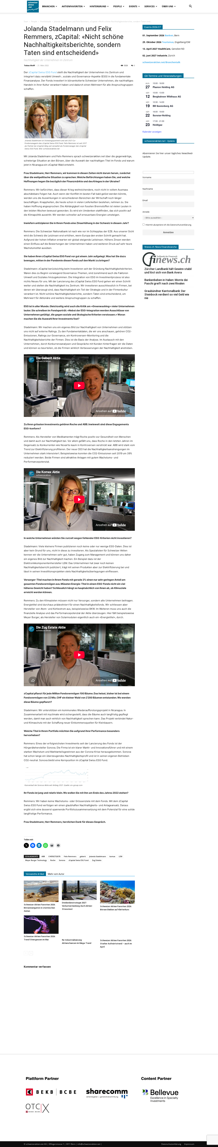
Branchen (48, 6)
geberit (83, 856)
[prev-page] (26, 953)
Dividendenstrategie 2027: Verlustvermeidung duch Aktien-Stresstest (77, 905)
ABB (43, 856)
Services (149, 6)
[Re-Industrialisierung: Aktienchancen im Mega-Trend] (79, 926)
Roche (52, 860)
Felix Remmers (70, 856)
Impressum (189, 1144)
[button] (190, 6)
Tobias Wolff (29, 65)
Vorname (147, 177)
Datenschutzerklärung (171, 1144)
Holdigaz (157, 124)
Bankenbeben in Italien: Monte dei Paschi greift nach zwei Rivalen (166, 281)
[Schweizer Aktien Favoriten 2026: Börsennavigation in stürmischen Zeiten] (41, 891)
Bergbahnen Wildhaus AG (167, 96)
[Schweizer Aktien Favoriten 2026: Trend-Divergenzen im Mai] (41, 924)
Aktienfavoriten (72, 6)
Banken (169, 35)
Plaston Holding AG (163, 87)
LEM (120, 856)
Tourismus (168, 42)
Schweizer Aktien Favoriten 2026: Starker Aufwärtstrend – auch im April (116, 943)
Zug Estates (96, 860)
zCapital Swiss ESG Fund (43, 72)
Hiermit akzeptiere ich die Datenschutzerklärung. (169, 224)
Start (26, 21)
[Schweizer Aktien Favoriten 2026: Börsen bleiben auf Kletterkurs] (117, 892)
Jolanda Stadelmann (97, 856)
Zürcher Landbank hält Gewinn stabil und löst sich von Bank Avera (168, 270)
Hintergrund (98, 6)
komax (112, 856)
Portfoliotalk (45, 21)
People (117, 6)
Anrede (146, 212)
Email (145, 200)
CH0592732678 (54, 856)
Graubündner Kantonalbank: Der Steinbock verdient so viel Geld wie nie (166, 294)
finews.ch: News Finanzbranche (160, 247)
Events (133, 6)
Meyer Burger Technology (36, 860)
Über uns (167, 6)
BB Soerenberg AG (163, 105)
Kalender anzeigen (152, 131)
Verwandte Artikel (35, 874)
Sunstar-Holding (162, 115)
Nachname (148, 189)
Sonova (62, 860)
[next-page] (31, 953)
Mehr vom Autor (56, 874)
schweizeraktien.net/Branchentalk (161, 62)
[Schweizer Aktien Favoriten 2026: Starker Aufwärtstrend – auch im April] (117, 926)
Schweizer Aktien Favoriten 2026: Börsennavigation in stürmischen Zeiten (39, 907)
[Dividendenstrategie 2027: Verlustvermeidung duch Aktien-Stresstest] (79, 890)
